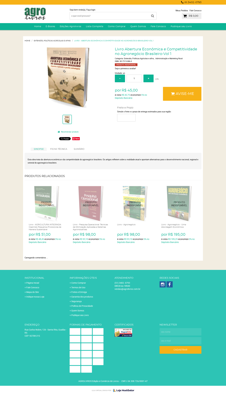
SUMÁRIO (79, 149)
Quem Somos (138, 26)
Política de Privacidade (82, 305)
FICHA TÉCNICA (58, 149)
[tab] (39, 149)
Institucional (34, 278)
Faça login (90, 9)
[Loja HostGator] (122, 390)
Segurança (76, 301)
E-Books (50, 26)
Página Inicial (32, 282)
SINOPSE (39, 149)
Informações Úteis (83, 278)
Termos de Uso (78, 287)
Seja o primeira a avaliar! (125, 68)
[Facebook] (170, 284)
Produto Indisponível (47, 204)
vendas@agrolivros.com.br (127, 288)
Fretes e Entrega (79, 292)
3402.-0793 (192, 2)
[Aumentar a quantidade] (148, 78)
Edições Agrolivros (70, 26)
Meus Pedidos (182, 10)
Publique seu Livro (181, 26)
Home (37, 26)
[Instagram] (163, 284)
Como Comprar (117, 26)
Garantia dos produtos (82, 296)
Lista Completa (94, 26)
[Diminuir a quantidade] (120, 78)
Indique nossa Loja (35, 296)
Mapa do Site (32, 292)
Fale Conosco (195, 10)
